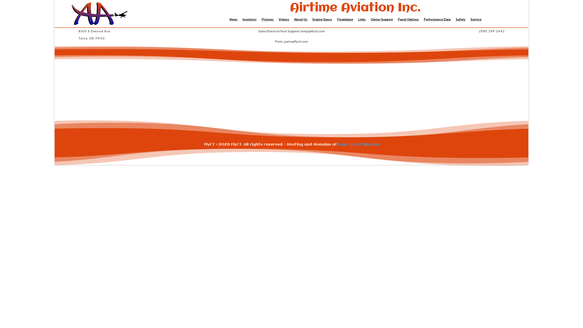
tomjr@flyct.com (313, 31)
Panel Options (408, 19)
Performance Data (437, 19)
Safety (460, 19)
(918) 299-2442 (492, 31)
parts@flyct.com (296, 41)
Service (475, 19)
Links (362, 19)
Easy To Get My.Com (358, 144)
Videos (284, 19)
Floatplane (345, 19)
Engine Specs (322, 19)
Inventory (250, 19)
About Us (300, 19)
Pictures (268, 19)
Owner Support (382, 19)
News (234, 19)
